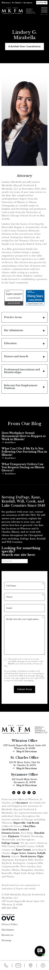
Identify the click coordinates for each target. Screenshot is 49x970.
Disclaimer (8, 929)
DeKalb (41, 853)
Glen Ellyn (29, 826)
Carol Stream (9, 829)
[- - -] (44, 10)
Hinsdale (39, 833)
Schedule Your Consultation (24, 46)
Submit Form (24, 689)
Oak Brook (33, 822)
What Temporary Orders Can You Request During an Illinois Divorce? (23, 467)
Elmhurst (13, 836)
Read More (10, 442)
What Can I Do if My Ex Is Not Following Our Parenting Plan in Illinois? (24, 451)
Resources (7, 935)
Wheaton (6, 3)
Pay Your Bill (41, 2)
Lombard (23, 829)
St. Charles (16, 3)
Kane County (23, 849)
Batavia (6, 856)
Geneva (31, 853)
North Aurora (28, 856)
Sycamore (28, 3)
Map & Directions (26, 751)
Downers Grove (10, 833)
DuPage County (10, 843)
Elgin (40, 856)
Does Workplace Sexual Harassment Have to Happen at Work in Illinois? (24, 436)
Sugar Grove (18, 853)
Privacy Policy (10, 924)
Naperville (19, 822)
